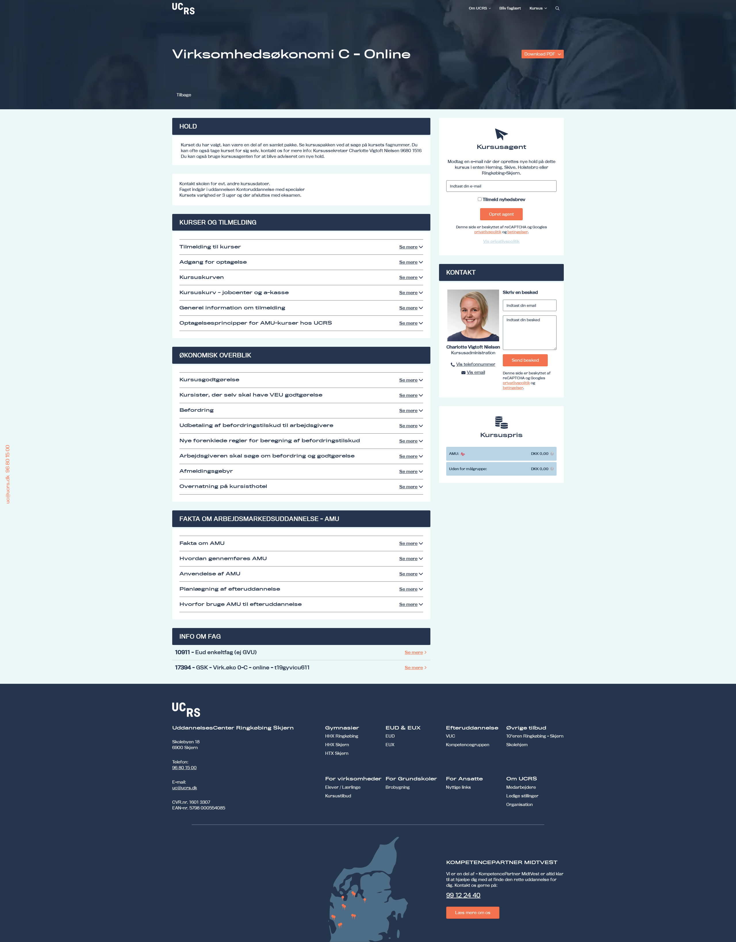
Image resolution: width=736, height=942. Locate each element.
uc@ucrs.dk (184, 787)
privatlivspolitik (487, 231)
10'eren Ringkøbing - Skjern (535, 736)
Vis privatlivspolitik (501, 241)
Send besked (525, 360)
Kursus (536, 8)
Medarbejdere (521, 787)
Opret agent (501, 214)
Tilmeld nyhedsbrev (504, 199)
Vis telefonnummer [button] (475, 364)
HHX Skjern (337, 744)
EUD (390, 736)
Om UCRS (478, 8)
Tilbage (184, 94)
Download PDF (540, 54)
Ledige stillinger (522, 796)
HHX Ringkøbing (341, 736)
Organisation (519, 804)
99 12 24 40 (463, 895)
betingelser (517, 231)
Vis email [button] (476, 372)
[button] (552, 453)
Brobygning (398, 787)
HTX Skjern (336, 753)
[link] (202, 8)
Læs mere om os (472, 912)
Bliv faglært (510, 8)
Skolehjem (517, 744)
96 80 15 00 (184, 767)
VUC (450, 736)
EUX (390, 744)
